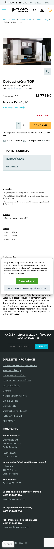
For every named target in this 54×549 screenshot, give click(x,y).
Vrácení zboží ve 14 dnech (15, 411)
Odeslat (41, 346)
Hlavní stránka (9, 19)
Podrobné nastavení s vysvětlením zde (27, 288)
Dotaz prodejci (34, 140)
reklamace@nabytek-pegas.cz (17, 527)
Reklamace (9, 421)
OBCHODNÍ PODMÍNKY (14, 375)
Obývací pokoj (25, 19)
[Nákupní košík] (50, 10)
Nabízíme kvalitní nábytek (14, 395)
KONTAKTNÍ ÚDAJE (12, 370)
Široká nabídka (9, 405)
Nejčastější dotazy (12, 107)
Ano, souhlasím (27, 280)
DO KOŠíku (40, 125)
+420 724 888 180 (17, 2)
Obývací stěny (41, 19)
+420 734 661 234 (12, 511)
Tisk (48, 140)
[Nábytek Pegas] (19, 10)
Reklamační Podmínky (13, 416)
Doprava (7, 390)
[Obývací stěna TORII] (27, 51)
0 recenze (28, 88)
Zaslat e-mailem (14, 140)
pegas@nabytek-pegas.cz (14, 499)
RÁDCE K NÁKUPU (11, 385)
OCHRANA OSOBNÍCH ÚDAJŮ (17, 380)
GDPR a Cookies (10, 400)
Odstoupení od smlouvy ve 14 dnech (20, 365)
